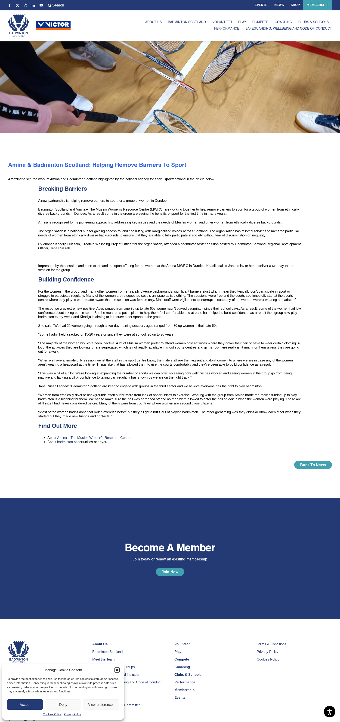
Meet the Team (103, 659)
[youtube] (41, 5)
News (279, 5)
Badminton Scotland (107, 652)
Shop (295, 5)
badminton (65, 442)
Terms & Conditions (271, 644)
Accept (25, 705)
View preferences (101, 705)
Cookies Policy (52, 714)
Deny (63, 705)
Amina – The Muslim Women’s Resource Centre (93, 438)
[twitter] (17, 5)
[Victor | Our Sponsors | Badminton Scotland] (53, 23)
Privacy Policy (72, 714)
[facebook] (9, 5)
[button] (117, 670)
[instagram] (25, 5)
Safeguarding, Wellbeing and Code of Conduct (126, 682)
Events (261, 5)
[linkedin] (33, 5)
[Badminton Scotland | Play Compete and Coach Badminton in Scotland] (18, 16)
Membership (317, 5)
